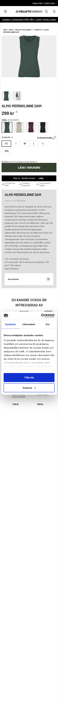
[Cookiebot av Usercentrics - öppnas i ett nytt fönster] (41, 316)
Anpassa (27, 387)
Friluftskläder (23, 30)
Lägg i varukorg (29, 167)
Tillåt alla (29, 377)
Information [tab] (29, 324)
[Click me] (16, 112)
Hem (5, 30)
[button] (5, 11)
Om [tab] (47, 324)
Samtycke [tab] (10, 324)
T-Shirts (37, 30)
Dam (11, 30)
